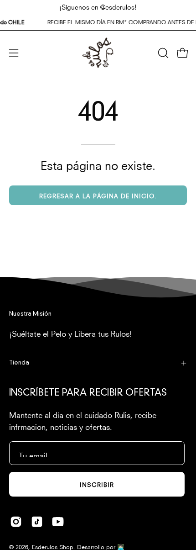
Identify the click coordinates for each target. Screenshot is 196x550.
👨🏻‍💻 (120, 546)
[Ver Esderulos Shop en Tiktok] (37, 522)
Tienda (19, 363)
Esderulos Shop (52, 546)
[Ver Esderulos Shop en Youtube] (58, 522)
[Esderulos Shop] (98, 52)
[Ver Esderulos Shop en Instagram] (16, 522)
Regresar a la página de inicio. (98, 195)
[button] (162, 53)
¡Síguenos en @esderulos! (98, 6)
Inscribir (97, 484)
